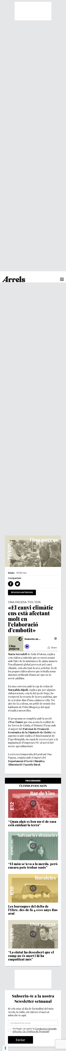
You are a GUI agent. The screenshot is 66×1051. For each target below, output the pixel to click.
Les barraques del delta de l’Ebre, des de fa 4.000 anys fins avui (33, 909)
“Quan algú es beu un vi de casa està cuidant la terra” (32, 823)
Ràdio (11, 573)
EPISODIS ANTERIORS (22, 592)
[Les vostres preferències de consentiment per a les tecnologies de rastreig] (5, 1048)
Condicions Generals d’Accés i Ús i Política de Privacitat (34, 1030)
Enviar (20, 1040)
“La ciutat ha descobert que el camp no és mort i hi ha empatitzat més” (31, 955)
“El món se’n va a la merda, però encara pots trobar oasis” (33, 865)
